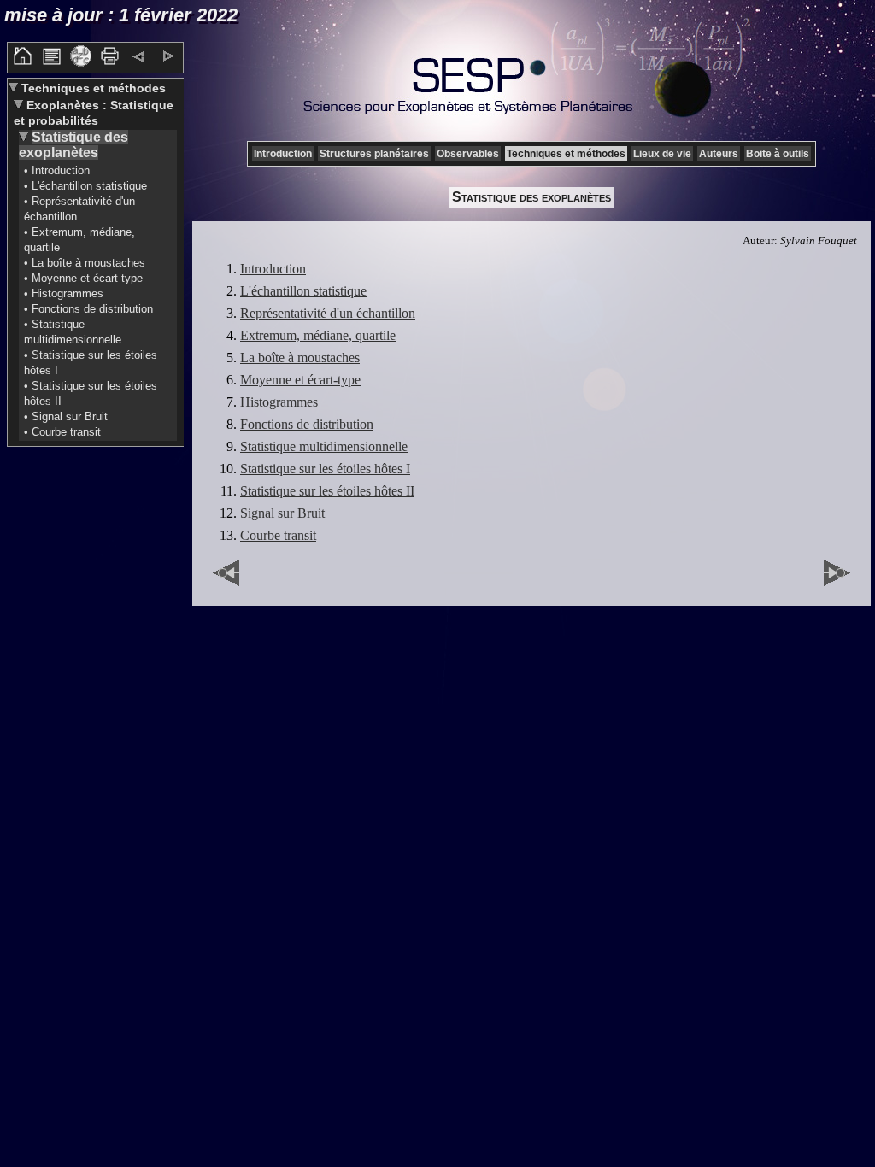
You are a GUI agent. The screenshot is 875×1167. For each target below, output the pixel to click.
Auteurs (718, 154)
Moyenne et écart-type (300, 379)
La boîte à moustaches (300, 357)
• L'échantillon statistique (85, 185)
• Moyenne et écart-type (83, 278)
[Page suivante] (168, 58)
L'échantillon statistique (303, 291)
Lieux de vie (662, 154)
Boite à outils (777, 154)
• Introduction (57, 170)
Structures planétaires (374, 154)
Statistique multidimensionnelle (324, 446)
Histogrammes (279, 402)
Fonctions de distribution (306, 424)
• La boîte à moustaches (84, 262)
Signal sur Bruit (282, 513)
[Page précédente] (139, 58)
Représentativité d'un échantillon (327, 313)
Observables (468, 154)
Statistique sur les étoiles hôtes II (327, 491)
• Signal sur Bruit (66, 416)
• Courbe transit (62, 431)
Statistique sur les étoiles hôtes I (325, 468)
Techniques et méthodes (92, 88)
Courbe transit (278, 535)
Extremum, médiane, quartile (318, 335)
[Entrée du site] (22, 62)
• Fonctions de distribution (88, 308)
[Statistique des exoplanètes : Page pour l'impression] (109, 62)
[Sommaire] (51, 62)
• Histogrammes (63, 293)
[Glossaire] (80, 62)
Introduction (283, 154)
